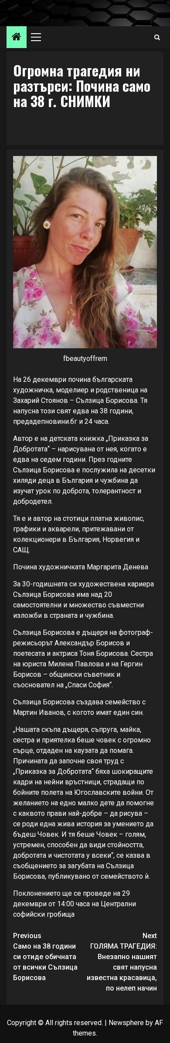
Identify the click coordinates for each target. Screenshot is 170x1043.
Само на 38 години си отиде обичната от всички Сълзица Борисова (45, 957)
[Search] (157, 37)
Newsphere (126, 1023)
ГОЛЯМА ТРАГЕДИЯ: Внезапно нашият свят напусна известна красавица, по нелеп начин (122, 962)
